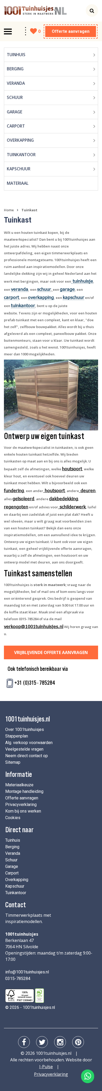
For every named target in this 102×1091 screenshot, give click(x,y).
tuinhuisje (82, 280)
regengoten (16, 506)
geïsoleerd (23, 498)
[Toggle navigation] (8, 31)
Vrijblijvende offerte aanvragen (51, 652)
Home (9, 210)
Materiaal (18, 183)
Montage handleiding (24, 791)
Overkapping (20, 140)
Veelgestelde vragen (24, 749)
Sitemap (12, 762)
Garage (14, 112)
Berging (15, 69)
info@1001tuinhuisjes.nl (27, 971)
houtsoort (72, 468)
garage (67, 289)
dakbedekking (63, 498)
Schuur (15, 97)
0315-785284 (17, 978)
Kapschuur (18, 169)
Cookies (12, 817)
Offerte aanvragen (70, 31)
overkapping (41, 297)
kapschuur (73, 297)
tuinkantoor (23, 305)
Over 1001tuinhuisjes (24, 729)
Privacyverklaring (21, 804)
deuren (88, 490)
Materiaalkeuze (19, 784)
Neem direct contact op (26, 755)
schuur (44, 289)
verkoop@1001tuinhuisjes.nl (33, 626)
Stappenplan (16, 736)
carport (11, 297)
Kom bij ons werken (23, 811)
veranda (19, 289)
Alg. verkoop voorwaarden (29, 742)
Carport (16, 126)
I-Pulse (46, 1066)
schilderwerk (72, 506)
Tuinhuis (16, 54)
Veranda (16, 83)
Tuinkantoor (21, 154)
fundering (14, 490)
